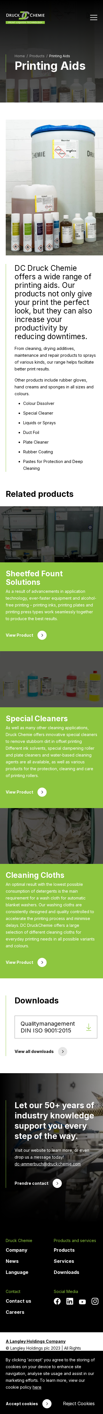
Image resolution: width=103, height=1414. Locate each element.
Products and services (75, 1241)
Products (64, 1250)
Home (20, 56)
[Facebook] (57, 1301)
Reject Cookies (79, 1403)
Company (16, 1250)
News (12, 1261)
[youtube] (82, 1301)
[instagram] (95, 1301)
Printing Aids (59, 56)
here (37, 1387)
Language (17, 1272)
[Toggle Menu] (93, 17)
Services (64, 1261)
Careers (15, 1312)
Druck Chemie (19, 1241)
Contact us (18, 1301)
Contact (13, 1292)
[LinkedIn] (69, 1301)
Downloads (66, 1272)
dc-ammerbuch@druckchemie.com (48, 1163)
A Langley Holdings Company (36, 1341)
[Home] (25, 17)
